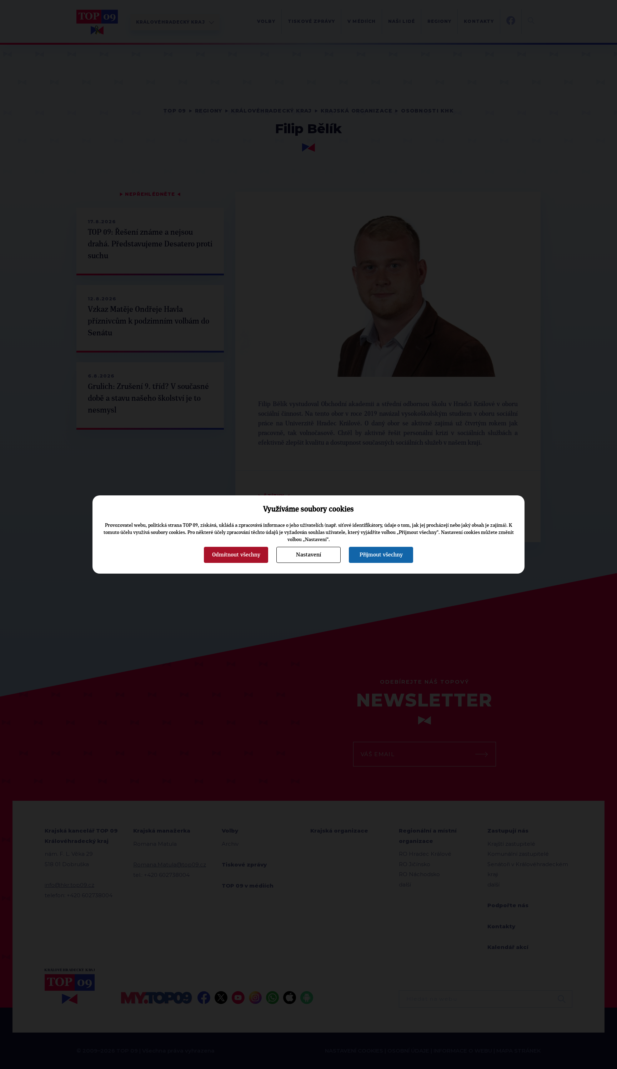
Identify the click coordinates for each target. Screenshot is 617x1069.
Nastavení (308, 555)
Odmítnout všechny (236, 555)
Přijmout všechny (381, 555)
